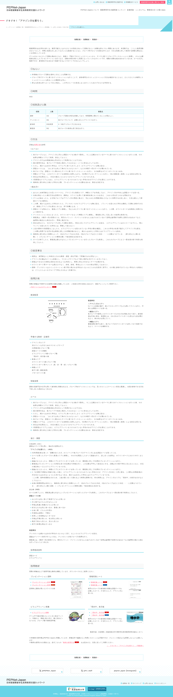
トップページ (10, 27)
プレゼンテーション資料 (41, 582)
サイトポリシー (161, 683)
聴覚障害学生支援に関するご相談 (152, 2)
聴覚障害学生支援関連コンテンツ (113, 10)
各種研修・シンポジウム (136, 10)
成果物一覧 (19, 27)
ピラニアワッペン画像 (40, 612)
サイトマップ (137, 683)
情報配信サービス (132, 2)
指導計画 (77, 39)
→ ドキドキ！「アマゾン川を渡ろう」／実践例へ (125, 646)
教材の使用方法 (68, 642)
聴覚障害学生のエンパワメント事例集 (37, 27)
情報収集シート (97, 582)
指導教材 (86, 39)
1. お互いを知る (56, 27)
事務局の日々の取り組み (156, 10)
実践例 (94, 39)
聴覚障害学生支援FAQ (115, 2)
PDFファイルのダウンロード (41, 287)
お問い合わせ (99, 2)
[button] (169, 2)
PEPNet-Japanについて (90, 10)
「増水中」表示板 (97, 612)
